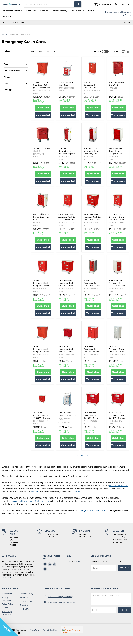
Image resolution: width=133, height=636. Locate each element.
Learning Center (27, 601)
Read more (6, 577)
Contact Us (6, 607)
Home (4, 34)
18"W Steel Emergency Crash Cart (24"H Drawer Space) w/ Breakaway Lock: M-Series (42, 415)
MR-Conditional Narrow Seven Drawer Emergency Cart (66, 151)
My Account (7, 593)
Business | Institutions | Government (118, 12)
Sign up (76, 561)
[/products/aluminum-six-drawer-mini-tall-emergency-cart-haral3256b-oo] (93, 266)
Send (124, 610)
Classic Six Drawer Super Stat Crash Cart (30, 501)
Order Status (126, 22)
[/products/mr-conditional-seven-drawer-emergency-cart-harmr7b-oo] (118, 134)
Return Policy (7, 604)
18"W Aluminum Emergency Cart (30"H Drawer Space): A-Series (93, 283)
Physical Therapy (59, 10)
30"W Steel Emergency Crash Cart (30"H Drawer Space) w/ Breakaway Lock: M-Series (42, 349)
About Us (24, 597)
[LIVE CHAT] (81, 537)
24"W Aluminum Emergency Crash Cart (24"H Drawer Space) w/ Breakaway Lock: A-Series (67, 283)
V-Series (76, 491)
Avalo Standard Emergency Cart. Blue (67, 414)
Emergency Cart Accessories (93, 510)
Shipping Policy (26, 593)
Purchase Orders (18, 22)
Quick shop (43, 107)
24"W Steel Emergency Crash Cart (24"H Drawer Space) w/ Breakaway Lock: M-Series (118, 349)
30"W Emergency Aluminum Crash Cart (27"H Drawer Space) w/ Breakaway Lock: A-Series (67, 217)
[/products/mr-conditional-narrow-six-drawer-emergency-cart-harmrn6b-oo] (93, 134)
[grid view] (124, 51)
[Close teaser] (19, 632)
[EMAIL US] (47, 537)
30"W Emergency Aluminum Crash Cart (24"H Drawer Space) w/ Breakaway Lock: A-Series (92, 217)
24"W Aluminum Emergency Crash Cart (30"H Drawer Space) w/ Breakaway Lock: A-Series (118, 217)
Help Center (25, 608)
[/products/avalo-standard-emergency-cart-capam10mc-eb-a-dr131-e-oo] (67, 399)
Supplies (44, 10)
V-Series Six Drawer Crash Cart (117, 83)
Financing (5, 22)
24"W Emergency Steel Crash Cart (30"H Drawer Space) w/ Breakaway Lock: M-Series (42, 85)
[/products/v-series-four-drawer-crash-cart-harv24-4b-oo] (42, 134)
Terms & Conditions (50, 630)
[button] (9, 627)
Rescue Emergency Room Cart (66, 83)
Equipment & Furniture (12, 10)
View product (43, 115)
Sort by (34, 52)
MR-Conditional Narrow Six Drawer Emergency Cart (92, 151)
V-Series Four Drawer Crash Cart (42, 149)
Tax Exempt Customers (7, 613)
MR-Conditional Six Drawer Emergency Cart (41, 217)
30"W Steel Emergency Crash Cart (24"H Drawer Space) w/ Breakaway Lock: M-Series (67, 349)
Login (69, 561)
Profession (6, 16)
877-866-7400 (105, 4)
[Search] (77, 4)
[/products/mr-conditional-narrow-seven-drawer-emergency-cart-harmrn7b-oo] (67, 134)
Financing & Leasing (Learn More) (62, 602)
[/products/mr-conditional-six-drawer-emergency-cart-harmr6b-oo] (42, 200)
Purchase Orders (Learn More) (60, 596)
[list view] (127, 51)
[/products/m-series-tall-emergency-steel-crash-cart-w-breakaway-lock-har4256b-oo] (42, 68)
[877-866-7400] (12, 537)
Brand (91, 10)
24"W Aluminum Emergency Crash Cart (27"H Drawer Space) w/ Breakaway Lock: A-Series (42, 283)
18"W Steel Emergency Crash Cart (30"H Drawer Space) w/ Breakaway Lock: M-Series (93, 85)
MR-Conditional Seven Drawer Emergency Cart (115, 151)
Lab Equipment (77, 10)
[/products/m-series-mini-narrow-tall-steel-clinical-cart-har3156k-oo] (118, 332)
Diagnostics (31, 10)
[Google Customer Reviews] (72, 629)
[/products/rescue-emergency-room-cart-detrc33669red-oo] (67, 68)
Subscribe (124, 567)
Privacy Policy (34, 630)
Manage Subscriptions (7, 599)
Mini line (34, 491)
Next (83, 455)
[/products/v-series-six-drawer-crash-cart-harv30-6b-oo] (118, 68)
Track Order (25, 605)
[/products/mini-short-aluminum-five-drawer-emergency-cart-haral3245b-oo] (118, 266)
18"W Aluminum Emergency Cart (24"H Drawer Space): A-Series (118, 283)
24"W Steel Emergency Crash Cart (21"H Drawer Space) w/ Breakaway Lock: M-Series (93, 349)
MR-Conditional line (118, 485)
